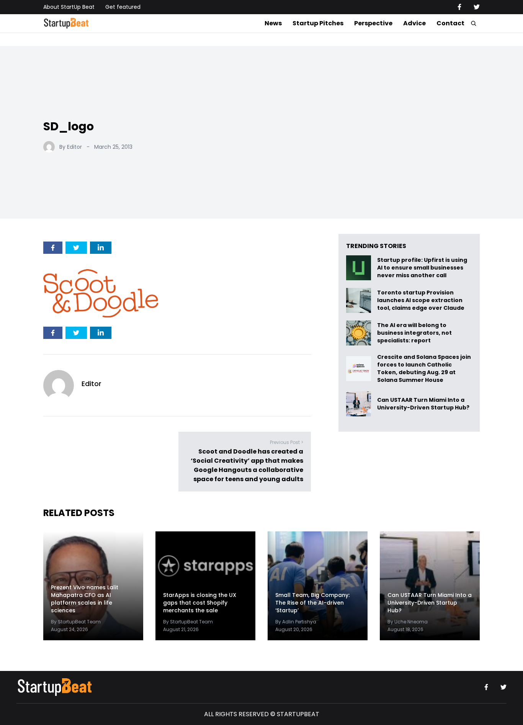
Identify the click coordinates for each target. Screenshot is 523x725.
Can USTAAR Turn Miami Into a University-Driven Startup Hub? (423, 403)
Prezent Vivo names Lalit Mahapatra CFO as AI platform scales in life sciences (84, 599)
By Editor (70, 147)
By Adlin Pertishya (295, 621)
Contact (450, 23)
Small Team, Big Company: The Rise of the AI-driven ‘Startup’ (312, 602)
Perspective (373, 23)
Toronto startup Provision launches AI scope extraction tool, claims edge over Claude (421, 300)
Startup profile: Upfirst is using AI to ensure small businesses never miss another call (422, 267)
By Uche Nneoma (407, 621)
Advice (414, 23)
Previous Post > (286, 442)
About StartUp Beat (69, 7)
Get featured (123, 7)
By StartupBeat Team (76, 621)
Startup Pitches (318, 23)
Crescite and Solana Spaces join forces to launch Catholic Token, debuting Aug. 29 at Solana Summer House (424, 368)
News (273, 23)
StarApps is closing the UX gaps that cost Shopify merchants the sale (199, 602)
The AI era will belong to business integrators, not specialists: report (414, 333)
